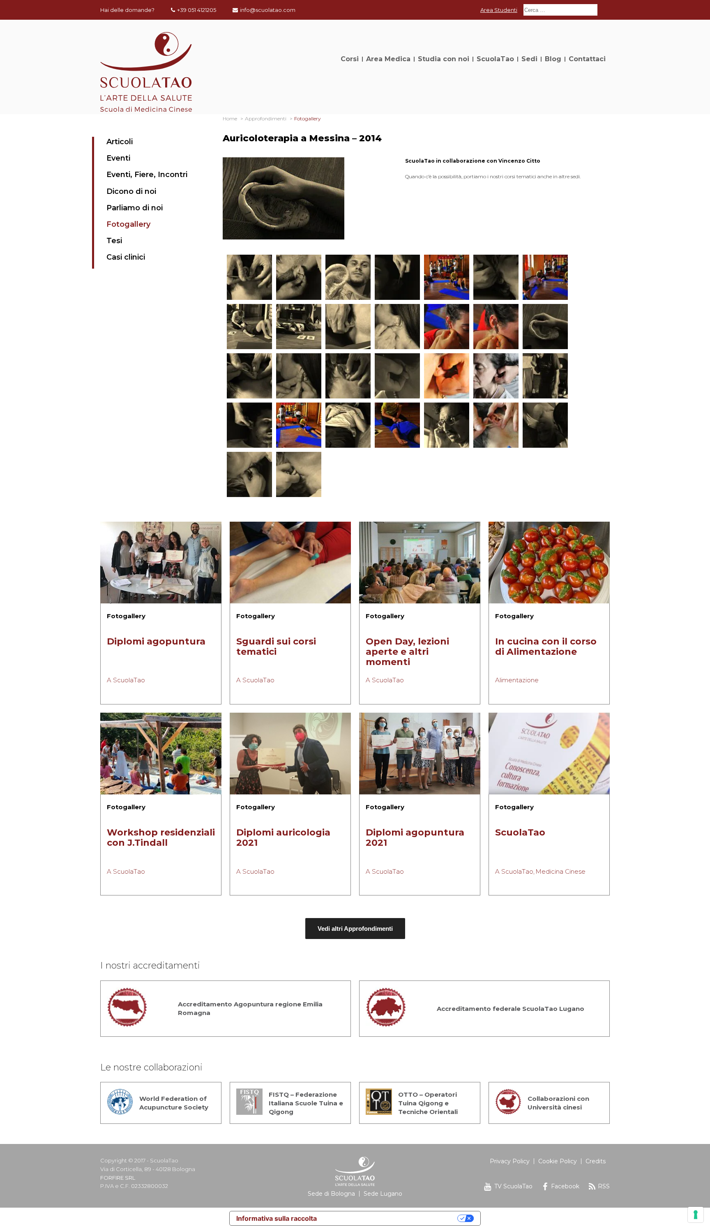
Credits (596, 1161)
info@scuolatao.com (267, 10)
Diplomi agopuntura (156, 641)
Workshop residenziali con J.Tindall (161, 837)
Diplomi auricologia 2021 (283, 837)
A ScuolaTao (126, 680)
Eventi (118, 158)
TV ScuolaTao (513, 1186)
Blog (553, 59)
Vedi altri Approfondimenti (355, 928)
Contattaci (587, 59)
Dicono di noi (131, 191)
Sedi (529, 59)
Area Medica (388, 59)
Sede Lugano (383, 1194)
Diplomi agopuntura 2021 (415, 837)
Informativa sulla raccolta (276, 1218)
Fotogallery (128, 224)
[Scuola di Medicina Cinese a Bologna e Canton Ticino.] (146, 109)
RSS (604, 1186)
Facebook (565, 1186)
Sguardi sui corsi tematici (276, 646)
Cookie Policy (557, 1161)
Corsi (350, 59)
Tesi (114, 240)
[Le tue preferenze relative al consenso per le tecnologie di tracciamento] (695, 1214)
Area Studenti (498, 10)
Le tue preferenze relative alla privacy (391, 1218)
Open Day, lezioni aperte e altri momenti (407, 651)
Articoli (119, 141)
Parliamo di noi (134, 207)
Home (230, 118)
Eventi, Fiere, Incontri (146, 174)
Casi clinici (125, 257)
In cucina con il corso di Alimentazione (546, 646)
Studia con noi (443, 59)
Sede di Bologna (331, 1194)
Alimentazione (517, 680)
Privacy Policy (510, 1161)
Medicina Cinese (560, 871)
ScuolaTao (495, 59)
